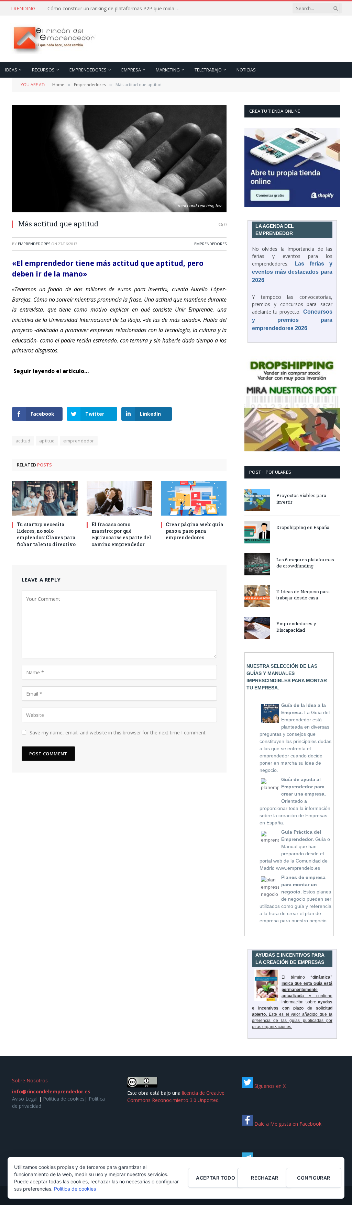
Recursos (43, 70)
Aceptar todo (215, 1178)
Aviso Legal (24, 1098)
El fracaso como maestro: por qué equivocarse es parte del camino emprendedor (121, 534)
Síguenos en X (269, 1086)
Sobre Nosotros (30, 1080)
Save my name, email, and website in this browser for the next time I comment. (118, 732)
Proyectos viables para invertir (301, 498)
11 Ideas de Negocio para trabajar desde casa (303, 594)
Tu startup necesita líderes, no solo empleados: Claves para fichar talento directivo (46, 534)
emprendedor (78, 441)
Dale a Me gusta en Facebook (287, 1123)
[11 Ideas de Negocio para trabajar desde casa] (257, 596)
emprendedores (34, 243)
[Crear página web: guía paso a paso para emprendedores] (194, 498)
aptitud (47, 441)
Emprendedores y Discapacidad (296, 626)
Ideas (11, 70)
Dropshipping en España (302, 527)
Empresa (131, 70)
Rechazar (264, 1178)
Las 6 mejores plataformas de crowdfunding (305, 562)
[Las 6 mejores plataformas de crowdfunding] (257, 564)
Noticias (246, 70)
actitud (23, 441)
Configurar (313, 1178)
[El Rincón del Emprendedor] (53, 39)
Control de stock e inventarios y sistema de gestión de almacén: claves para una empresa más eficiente (116, 8)
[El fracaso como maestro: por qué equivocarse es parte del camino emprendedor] (119, 498)
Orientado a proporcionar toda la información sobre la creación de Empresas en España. (295, 801)
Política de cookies (64, 1098)
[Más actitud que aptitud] (119, 158)
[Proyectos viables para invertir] (257, 500)
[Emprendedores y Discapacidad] (257, 628)
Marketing (168, 70)
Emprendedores (88, 70)
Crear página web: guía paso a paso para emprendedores (194, 531)
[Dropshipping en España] (257, 532)
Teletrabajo (208, 70)
